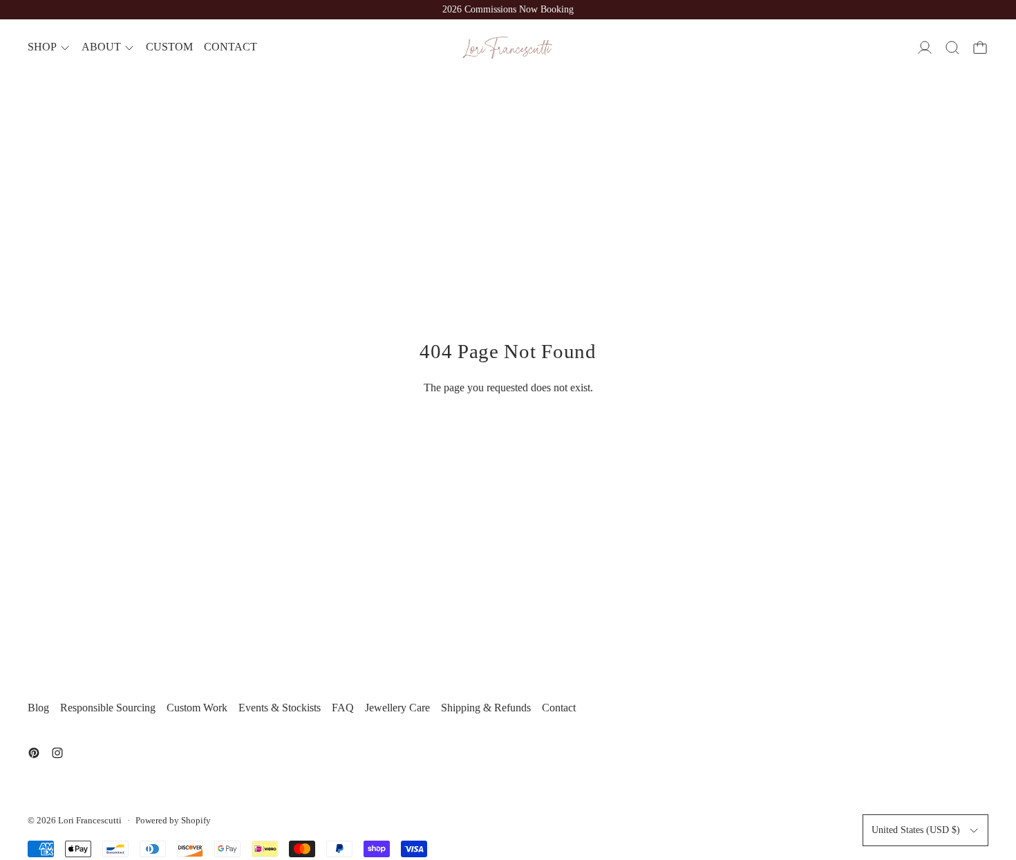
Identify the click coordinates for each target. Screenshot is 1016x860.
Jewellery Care (397, 707)
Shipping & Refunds (486, 707)
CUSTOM (169, 47)
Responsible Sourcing (108, 707)
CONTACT (230, 47)
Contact (559, 707)
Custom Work (197, 707)
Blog (38, 707)
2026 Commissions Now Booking (508, 9)
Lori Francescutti (90, 820)
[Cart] (980, 47)
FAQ (343, 707)
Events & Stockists (279, 707)
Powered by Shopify (173, 820)
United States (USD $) (916, 829)
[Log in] (924, 47)
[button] (952, 47)
